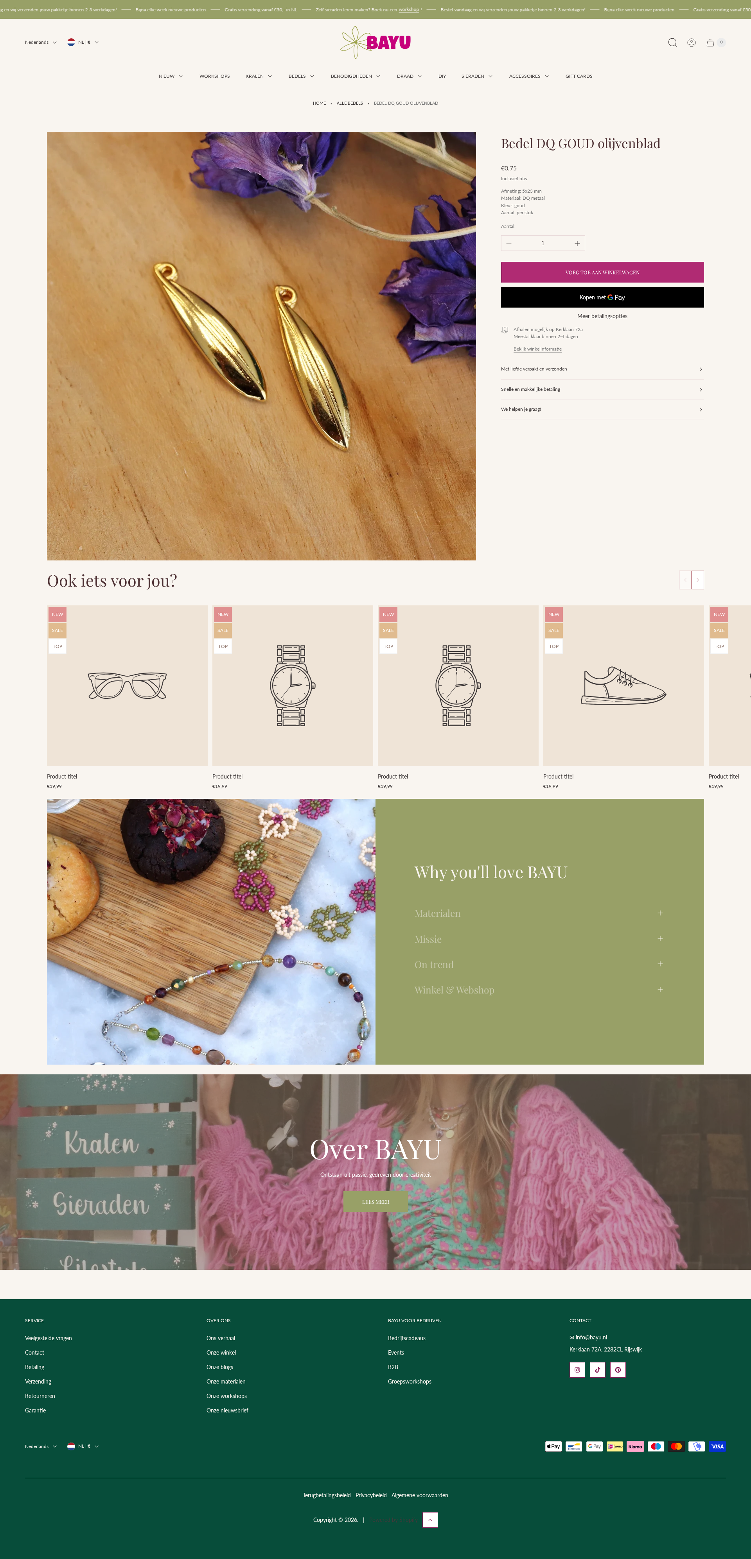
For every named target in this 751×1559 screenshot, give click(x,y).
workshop (333, 9)
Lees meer (375, 1201)
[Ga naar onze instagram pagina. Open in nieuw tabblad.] (577, 1370)
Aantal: (508, 226)
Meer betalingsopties (602, 316)
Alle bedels (350, 103)
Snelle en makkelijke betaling (530, 389)
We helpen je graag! (521, 409)
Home (319, 103)
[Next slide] (698, 580)
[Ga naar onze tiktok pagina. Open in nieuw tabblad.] (597, 1370)
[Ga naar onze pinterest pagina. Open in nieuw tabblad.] (618, 1370)
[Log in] (691, 42)
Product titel (62, 776)
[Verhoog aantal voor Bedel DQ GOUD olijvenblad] (577, 243)
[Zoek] (672, 42)
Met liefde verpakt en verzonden (534, 369)
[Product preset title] (127, 685)
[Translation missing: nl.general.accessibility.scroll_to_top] (430, 1520)
